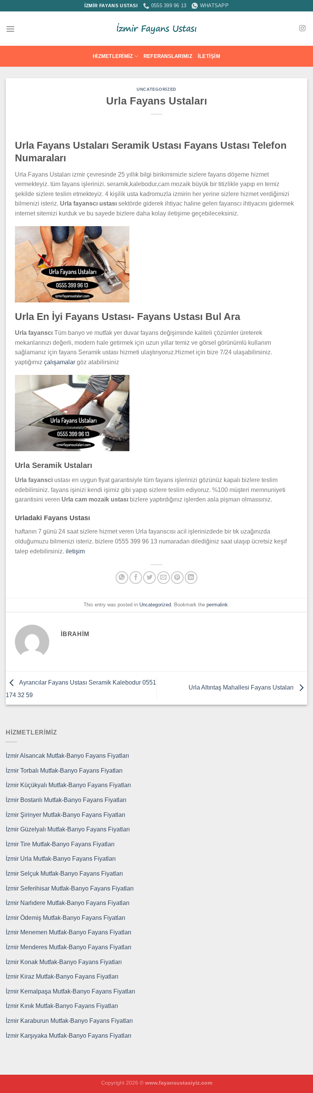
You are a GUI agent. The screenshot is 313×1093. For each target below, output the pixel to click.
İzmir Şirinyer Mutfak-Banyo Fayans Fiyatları (65, 815)
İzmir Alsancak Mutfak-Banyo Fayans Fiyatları (67, 755)
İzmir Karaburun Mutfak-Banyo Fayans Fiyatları (69, 1020)
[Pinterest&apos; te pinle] (177, 577)
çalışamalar (59, 362)
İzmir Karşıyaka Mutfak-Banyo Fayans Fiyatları (68, 1035)
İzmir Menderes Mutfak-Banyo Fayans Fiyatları (68, 947)
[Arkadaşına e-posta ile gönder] (163, 577)
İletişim (209, 56)
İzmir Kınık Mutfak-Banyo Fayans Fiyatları (62, 1006)
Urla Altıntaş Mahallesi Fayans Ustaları (242, 687)
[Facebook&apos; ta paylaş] (135, 577)
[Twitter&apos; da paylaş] (149, 577)
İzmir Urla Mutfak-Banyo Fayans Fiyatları (61, 858)
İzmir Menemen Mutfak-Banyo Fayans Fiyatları (68, 932)
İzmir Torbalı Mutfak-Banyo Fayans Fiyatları (64, 770)
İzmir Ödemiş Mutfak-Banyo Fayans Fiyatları (65, 918)
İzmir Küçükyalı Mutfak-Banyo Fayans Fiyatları (68, 785)
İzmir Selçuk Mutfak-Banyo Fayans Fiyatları (64, 873)
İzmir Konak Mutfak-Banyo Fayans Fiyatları (64, 962)
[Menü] (10, 28)
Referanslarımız (168, 56)
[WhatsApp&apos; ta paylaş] (122, 577)
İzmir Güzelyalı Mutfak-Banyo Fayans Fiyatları (68, 829)
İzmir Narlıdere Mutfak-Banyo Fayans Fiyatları (67, 903)
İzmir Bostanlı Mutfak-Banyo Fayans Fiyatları (66, 800)
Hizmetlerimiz (113, 56)
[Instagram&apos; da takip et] (302, 28)
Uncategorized (156, 89)
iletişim (75, 551)
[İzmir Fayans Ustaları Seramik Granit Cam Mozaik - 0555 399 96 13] (156, 28)
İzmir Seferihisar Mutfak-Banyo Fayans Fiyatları (70, 888)
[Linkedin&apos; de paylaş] (191, 577)
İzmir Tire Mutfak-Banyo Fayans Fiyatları (60, 844)
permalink (217, 605)
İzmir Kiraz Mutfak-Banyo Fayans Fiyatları (62, 976)
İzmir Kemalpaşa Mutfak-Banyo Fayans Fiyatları (70, 991)
